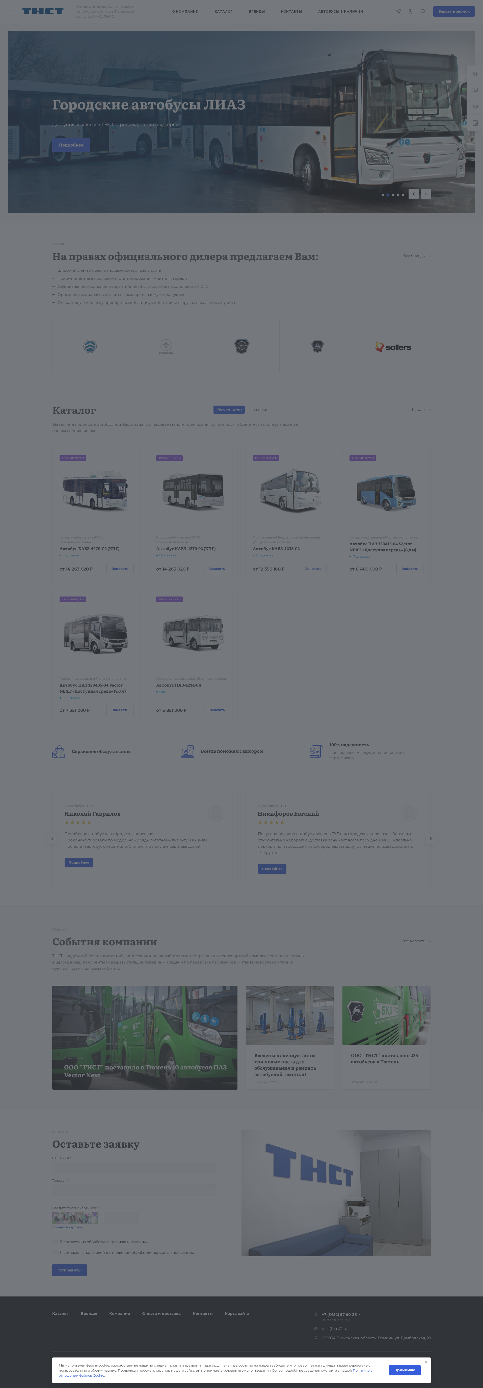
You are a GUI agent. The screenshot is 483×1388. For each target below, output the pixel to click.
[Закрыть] (426, 1362)
